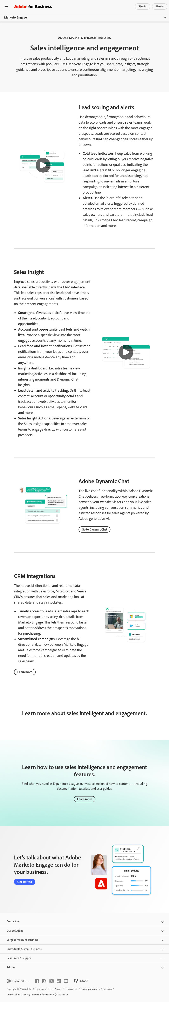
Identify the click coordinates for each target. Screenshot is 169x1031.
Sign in (142, 6)
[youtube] (66, 981)
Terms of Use (71, 989)
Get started (24, 882)
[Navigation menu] (6, 6)
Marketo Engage (15, 17)
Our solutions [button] (15, 930)
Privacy (58, 989)
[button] (43, 165)
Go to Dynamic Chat (94, 529)
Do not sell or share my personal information (29, 994)
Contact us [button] (13, 921)
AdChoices (63, 994)
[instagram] (44, 981)
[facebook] (37, 981)
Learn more (24, 672)
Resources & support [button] (19, 958)
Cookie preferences (90, 989)
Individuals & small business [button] (24, 949)
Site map (107, 989)
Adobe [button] (11, 967)
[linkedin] (59, 981)
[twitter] (51, 981)
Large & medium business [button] (22, 940)
